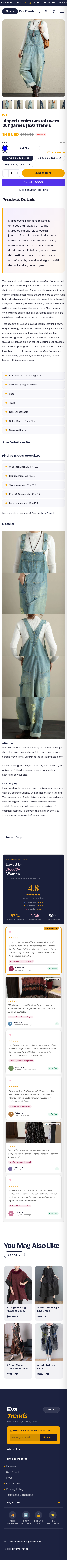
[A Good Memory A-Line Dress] (49, 1285)
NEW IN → (51, 1409)
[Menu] (62, 11)
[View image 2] (18, 104)
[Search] (38, 11)
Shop (9, 11)
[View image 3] (30, 104)
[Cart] (54, 11)
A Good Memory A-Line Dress (48, 1309)
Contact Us (13, 1483)
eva (4, 115)
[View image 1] (7, 104)
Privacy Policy (14, 1489)
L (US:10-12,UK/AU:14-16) (49, 158)
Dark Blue (24, 148)
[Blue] (4, 148)
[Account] (46, 11)
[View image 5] (53, 104)
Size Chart (12, 1472)
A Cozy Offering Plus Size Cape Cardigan (16, 1309)
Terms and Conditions (19, 1494)
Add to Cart (43, 173)
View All (12, 1254)
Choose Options (20, 1298)
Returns (11, 1466)
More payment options (33, 189)
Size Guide (58, 152)
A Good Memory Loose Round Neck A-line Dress (18, 1367)
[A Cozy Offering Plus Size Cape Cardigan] (18, 1285)
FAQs (9, 1477)
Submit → (48, 1437)
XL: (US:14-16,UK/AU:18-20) (17, 165)
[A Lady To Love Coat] (49, 1342)
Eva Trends (22, 1549)
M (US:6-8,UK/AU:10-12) (18, 158)
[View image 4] (41, 104)
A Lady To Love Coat (46, 1367)
